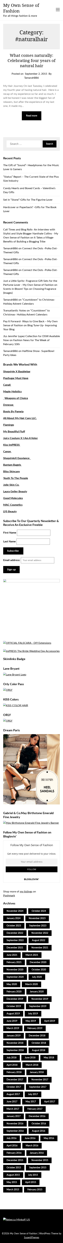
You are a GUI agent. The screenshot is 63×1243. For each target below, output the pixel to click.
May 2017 (31, 1102)
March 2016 (32, 1146)
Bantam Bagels (12, 465)
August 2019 (13, 1014)
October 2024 (39, 911)
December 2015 (15, 1160)
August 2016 (38, 1131)
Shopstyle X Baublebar (16, 371)
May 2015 (12, 1182)
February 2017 (34, 1109)
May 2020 (12, 984)
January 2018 (37, 1072)
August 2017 (13, 1094)
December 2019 (15, 999)
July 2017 (33, 1094)
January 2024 (13, 918)
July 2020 (37, 977)
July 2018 (11, 1058)
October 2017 (14, 1087)
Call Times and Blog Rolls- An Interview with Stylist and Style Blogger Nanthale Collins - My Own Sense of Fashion (30, 233)
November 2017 (39, 1080)
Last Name (9, 541)
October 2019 (14, 1006)
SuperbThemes (31, 1238)
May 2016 (49, 1138)
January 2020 (37, 992)
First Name (9, 532)
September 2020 (15, 977)
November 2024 (15, 911)
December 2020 (38, 962)
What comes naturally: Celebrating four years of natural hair (31, 60)
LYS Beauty (10, 511)
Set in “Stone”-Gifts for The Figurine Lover (28, 199)
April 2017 (49, 1102)
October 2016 (39, 1124)
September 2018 (15, 1050)
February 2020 (14, 992)
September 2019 (37, 1006)
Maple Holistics (12, 391)
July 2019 (33, 1014)
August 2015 (13, 1175)
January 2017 (13, 1116)
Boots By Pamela (13, 411)
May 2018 (49, 1058)
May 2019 (31, 1021)
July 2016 (11, 1138)
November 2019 (39, 999)
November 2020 (15, 970)
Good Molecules (13, 498)
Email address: (12, 560)
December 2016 (37, 1116)
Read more (31, 116)
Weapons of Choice (16, 398)
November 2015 (39, 1160)
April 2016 (12, 1146)
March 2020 (31, 984)
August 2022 (38, 940)
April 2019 (49, 1021)
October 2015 (14, 1168)
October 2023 (14, 926)
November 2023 (37, 918)
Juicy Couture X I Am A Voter (20, 438)
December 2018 (37, 1036)
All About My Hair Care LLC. (20, 418)
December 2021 (15, 948)
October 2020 (39, 970)
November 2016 (15, 1124)
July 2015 (33, 1175)
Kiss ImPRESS (11, 445)
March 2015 (13, 1190)
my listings (26, 891)
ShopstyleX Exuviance (17, 458)
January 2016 (37, 1153)
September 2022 (15, 940)
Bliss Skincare (11, 471)
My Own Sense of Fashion (21, 8)
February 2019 (34, 1028)
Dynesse (8, 405)
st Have (23, 378)
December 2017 (15, 1080)
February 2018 (14, 1072)
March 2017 (13, 1109)
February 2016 (14, 1153)
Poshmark (9, 895)
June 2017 (12, 1102)
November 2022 (39, 933)
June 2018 (30, 1058)
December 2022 (15, 933)
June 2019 (12, 1021)
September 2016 (15, 1131)
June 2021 (12, 955)
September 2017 (37, 1087)
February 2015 (34, 1190)
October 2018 (39, 1043)
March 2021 (32, 955)
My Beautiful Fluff (14, 431)
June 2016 (30, 1138)
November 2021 (39, 948)
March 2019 (13, 1028)
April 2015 (30, 1182)
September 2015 (37, 1168)
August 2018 (38, 1050)
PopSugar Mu (11, 378)
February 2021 (14, 962)
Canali (7, 385)
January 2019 (13, 1036)
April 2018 (12, 1065)
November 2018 (15, 1043)
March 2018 (32, 1065)
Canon (7, 451)
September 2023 (37, 926)
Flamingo (8, 425)
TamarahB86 (10, 248)
